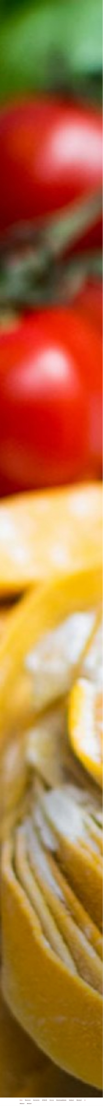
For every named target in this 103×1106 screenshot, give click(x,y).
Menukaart (79, 1100)
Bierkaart (29, 1103)
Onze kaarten (36, 1100)
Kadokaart (71, 1100)
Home (21, 1100)
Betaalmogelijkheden (61, 1100)
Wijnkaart (22, 1103)
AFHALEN (44, 1100)
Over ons (52, 1100)
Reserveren (27, 1100)
